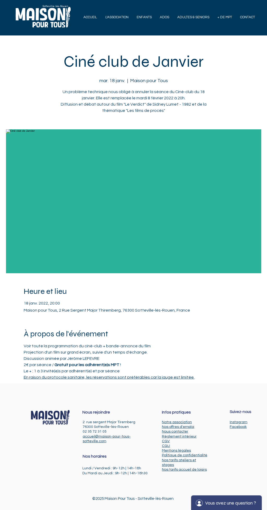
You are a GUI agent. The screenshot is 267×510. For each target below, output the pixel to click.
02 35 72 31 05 (95, 431)
